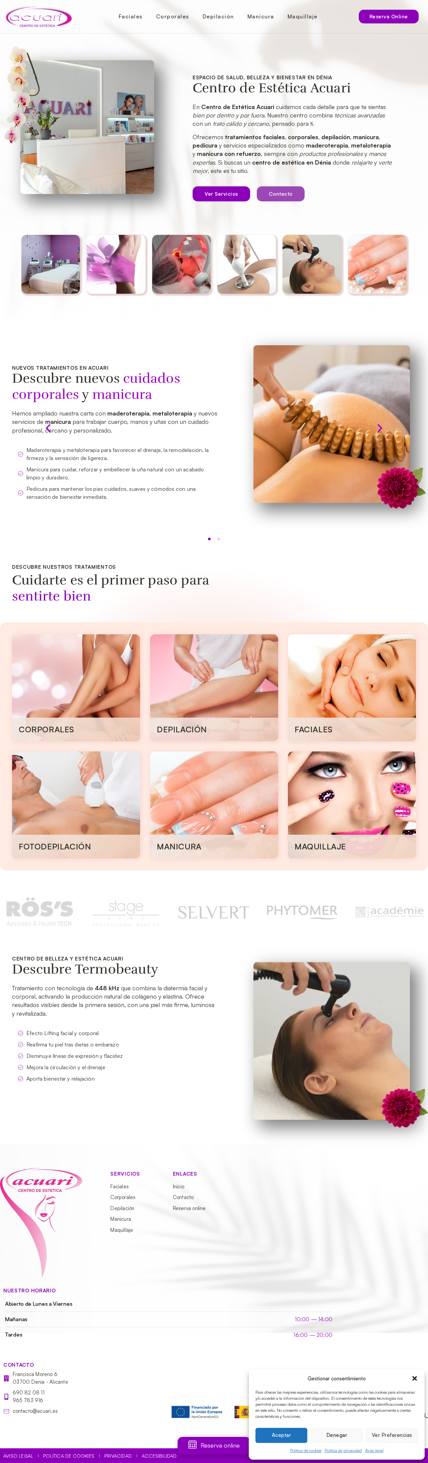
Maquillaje (303, 16)
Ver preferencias (392, 1435)
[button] (414, 1378)
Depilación (218, 16)
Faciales (131, 16)
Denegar (336, 1435)
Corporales (172, 16)
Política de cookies (305, 1450)
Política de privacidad (343, 1450)
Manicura (260, 16)
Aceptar (281, 1435)
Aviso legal (374, 1450)
